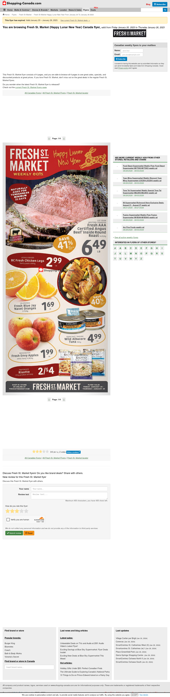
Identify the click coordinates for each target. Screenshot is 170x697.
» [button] (63, 138)
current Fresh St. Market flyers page (31, 87)
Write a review (72, 452)
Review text (23, 494)
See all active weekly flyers (126, 237)
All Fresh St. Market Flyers (54, 92)
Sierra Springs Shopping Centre (135, 655)
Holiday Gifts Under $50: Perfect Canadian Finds (81, 668)
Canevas (125, 641)
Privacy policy (123, 68)
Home (10, 9)
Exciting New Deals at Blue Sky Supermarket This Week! (82, 657)
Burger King (10, 643)
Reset (30, 533)
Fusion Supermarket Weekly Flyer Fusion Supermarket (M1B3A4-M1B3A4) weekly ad (140, 216)
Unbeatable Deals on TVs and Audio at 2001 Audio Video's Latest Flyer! (82, 644)
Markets (54, 9)
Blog (148, 4)
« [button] (49, 138)
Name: (117, 50)
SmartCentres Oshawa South (134, 661)
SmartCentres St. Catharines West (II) (138, 645)
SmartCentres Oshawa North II (135, 658)
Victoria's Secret (12, 656)
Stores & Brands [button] (40, 9)
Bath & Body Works (13, 653)
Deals (93, 9)
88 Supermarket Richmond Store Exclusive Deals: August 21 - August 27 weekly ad (143, 203)
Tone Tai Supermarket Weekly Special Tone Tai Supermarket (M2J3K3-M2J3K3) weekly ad (142, 191)
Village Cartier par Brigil (131, 638)
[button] (4, 10)
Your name (24, 488)
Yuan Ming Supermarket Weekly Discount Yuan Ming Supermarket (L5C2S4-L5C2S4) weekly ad (142, 179)
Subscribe (161, 4)
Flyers (86, 9)
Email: (117, 54)
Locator (63, 9)
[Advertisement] (25, 50)
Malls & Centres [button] (21, 9)
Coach (7, 650)
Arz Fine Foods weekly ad (133, 227)
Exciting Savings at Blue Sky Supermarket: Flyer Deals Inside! (84, 651)
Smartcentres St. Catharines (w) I (136, 648)
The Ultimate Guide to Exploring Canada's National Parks (85, 671)
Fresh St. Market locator (77, 92)
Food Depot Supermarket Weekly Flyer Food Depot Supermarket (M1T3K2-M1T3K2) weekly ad (144, 167)
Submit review (15, 533)
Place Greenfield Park (131, 651)
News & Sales (75, 9)
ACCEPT (134, 695)
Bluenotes (9, 646)
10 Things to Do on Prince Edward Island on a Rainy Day (84, 675)
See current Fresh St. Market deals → (75, 20)
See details (144, 695)
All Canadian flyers (33, 92)
